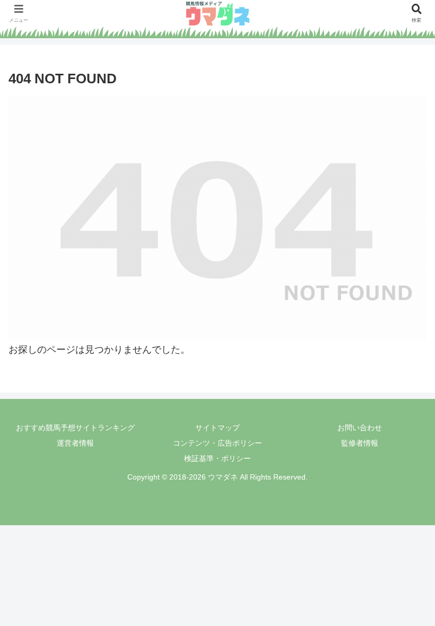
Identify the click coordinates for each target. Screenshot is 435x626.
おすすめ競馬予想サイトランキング (75, 427)
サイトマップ (217, 427)
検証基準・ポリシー (217, 458)
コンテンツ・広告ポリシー (217, 443)
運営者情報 (75, 443)
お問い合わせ (359, 427)
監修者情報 (359, 443)
